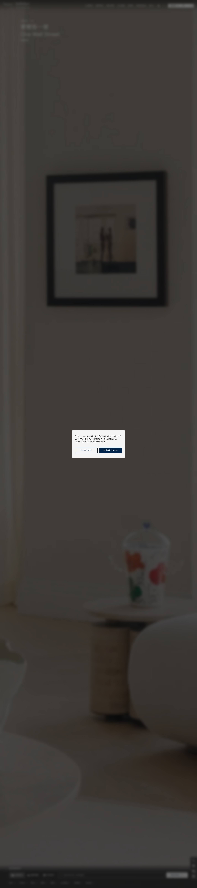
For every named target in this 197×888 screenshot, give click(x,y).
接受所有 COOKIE (111, 450)
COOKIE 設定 (86, 450)
